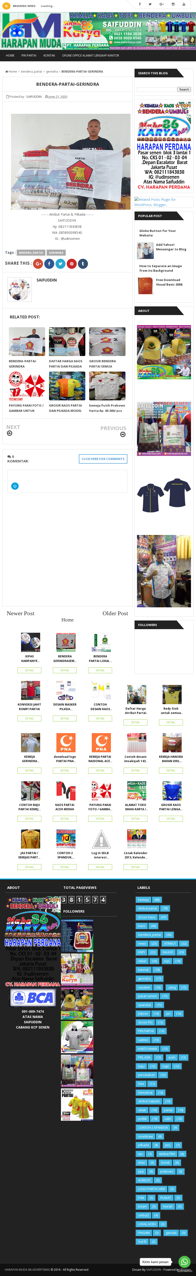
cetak (142, 1110)
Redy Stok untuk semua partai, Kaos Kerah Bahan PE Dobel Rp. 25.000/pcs (171, 711)
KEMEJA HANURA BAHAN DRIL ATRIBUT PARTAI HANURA (171, 759)
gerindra (56, 252)
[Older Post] (123, 434)
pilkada (143, 1145)
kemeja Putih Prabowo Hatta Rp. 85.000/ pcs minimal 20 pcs (107, 410)
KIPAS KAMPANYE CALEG (29, 658)
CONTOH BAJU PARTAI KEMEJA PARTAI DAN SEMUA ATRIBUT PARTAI (29, 807)
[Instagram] (173, 4)
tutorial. (143, 969)
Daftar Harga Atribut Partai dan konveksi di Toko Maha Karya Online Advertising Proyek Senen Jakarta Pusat (135, 711)
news (142, 943)
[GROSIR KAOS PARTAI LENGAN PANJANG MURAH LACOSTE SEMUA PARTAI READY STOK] (171, 792)
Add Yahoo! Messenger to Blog (171, 246)
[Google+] (161, 4)
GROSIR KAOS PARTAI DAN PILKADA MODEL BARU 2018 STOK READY (67, 410)
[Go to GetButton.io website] (184, 1271)
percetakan (146, 1075)
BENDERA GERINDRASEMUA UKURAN (64, 658)
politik (142, 1118)
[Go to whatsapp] (185, 1262)
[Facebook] (139, 4)
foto (141, 1083)
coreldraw (145, 1136)
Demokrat (145, 1092)
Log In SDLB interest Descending (100, 855)
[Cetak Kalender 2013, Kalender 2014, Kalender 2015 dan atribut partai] (135, 840)
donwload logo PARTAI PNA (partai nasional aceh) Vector (65, 759)
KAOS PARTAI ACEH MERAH (64, 807)
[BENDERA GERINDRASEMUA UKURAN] (65, 643)
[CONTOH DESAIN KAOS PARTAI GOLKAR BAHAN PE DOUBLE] (100, 691)
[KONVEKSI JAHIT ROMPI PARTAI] (29, 691)
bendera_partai (31, 252)
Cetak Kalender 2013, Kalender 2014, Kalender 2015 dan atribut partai (135, 855)
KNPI (141, 952)
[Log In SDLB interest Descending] (100, 840)
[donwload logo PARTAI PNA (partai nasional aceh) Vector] (65, 744)
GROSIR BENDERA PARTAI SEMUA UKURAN (102, 366)
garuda (171, 1232)
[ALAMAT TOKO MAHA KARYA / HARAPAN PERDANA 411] (135, 792)
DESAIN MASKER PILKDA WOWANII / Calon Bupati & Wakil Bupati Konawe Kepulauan (64, 706)
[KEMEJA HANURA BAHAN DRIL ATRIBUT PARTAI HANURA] (171, 744)
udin (168, 1118)
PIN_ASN (144, 1057)
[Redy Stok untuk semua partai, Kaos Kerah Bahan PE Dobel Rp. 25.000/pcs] (171, 696)
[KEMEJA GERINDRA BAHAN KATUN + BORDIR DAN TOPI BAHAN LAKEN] (29, 744)
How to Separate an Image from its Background (160, 268)
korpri (142, 1206)
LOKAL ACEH (147, 1224)
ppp (141, 1171)
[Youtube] (184, 4)
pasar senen (147, 996)
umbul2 (143, 1215)
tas (140, 1154)
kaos (141, 926)
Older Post (115, 613)
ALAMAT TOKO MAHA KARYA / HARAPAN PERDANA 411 (135, 807)
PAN (141, 1198)
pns (168, 1145)
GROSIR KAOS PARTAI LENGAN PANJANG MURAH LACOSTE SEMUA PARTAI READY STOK (171, 807)
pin (168, 1013)
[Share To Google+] (38, 264)
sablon (143, 1040)
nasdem (144, 987)
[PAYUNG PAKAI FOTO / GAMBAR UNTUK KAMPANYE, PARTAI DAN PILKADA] (100, 792)
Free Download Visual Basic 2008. (169, 282)
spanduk (144, 1005)
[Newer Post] (9, 433)
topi (167, 961)
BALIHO (168, 952)
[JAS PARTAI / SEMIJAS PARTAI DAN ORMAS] (29, 840)
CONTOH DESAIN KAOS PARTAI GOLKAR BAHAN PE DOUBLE (100, 706)
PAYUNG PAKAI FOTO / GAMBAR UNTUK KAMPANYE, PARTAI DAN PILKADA (100, 807)
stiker (142, 961)
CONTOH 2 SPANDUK (153, 1127)
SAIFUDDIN (47, 280)
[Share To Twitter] (60, 264)
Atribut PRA (167, 1154)
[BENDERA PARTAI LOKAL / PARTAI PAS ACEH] (100, 643)
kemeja (143, 899)
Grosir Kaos (146, 917)
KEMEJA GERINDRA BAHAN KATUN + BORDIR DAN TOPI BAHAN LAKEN (29, 759)
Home (10, 55)
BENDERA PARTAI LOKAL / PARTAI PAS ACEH (100, 658)
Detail (29, 670)
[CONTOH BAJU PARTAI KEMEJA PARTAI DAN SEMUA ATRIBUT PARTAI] (29, 792)
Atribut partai (147, 908)
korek (165, 1162)
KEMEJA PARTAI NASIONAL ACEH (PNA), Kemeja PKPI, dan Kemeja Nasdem (100, 759)
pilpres (143, 1013)
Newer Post (20, 613)
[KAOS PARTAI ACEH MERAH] (65, 792)
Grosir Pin (145, 1022)
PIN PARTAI (29, 55)
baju (141, 1066)
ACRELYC (144, 1180)
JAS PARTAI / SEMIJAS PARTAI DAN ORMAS (29, 855)
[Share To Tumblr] (83, 264)
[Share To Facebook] (49, 264)
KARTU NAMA (147, 1048)
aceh (171, 1057)
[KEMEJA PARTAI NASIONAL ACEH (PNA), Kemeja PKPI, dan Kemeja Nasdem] (100, 744)
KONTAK (49, 55)
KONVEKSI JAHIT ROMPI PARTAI (29, 706)
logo (166, 1066)
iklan (141, 1162)
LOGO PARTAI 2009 (151, 1189)
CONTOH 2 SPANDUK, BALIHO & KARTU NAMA (65, 855)
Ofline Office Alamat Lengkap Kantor (90, 55)
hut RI (142, 1241)
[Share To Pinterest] (72, 264)
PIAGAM (144, 1232)
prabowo (166, 1171)
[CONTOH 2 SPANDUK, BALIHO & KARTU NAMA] (65, 840)
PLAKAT (165, 1198)
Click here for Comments (103, 459)
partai (168, 1110)
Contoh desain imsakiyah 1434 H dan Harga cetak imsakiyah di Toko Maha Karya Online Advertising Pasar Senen (135, 759)
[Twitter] (150, 4)
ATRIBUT (170, 943)
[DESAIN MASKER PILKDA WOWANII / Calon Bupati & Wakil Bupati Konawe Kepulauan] (65, 691)
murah (168, 1206)
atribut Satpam (149, 1101)
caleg (172, 987)
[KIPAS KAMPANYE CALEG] (29, 643)
